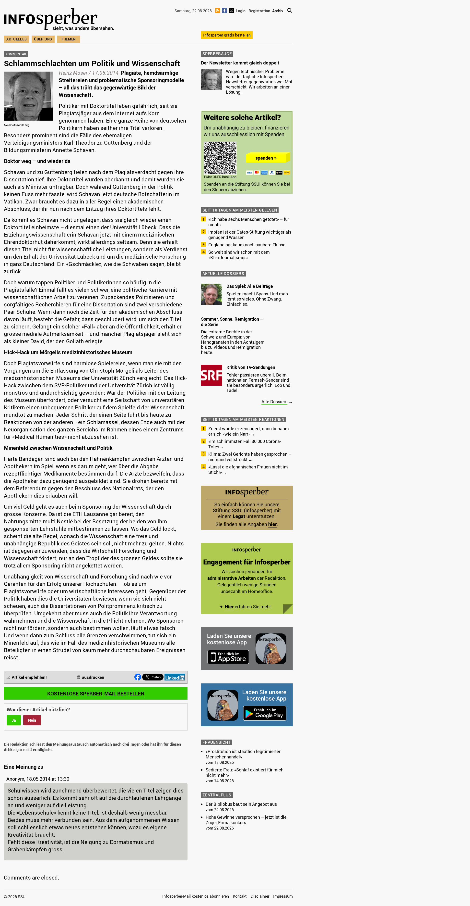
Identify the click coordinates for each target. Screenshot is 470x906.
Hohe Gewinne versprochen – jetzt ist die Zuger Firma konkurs (246, 819)
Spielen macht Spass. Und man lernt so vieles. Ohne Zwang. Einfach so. (257, 299)
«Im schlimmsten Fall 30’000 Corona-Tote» (244, 444)
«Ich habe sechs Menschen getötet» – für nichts (248, 221)
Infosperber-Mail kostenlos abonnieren (195, 896)
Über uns (43, 39)
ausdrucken (93, 677)
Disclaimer (260, 896)
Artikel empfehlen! (29, 677)
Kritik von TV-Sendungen (250, 367)
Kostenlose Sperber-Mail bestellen (95, 693)
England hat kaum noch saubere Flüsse (246, 245)
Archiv (277, 10)
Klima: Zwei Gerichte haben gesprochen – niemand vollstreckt (249, 456)
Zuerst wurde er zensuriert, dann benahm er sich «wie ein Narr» (248, 431)
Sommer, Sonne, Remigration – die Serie (232, 321)
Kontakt (240, 896)
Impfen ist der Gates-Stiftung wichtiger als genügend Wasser (249, 234)
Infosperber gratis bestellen (227, 35)
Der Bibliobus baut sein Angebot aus (241, 804)
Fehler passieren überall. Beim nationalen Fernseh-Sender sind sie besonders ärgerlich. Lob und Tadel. (258, 382)
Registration (259, 10)
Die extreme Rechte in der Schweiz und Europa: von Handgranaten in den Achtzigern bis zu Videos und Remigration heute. (233, 342)
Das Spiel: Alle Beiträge (249, 286)
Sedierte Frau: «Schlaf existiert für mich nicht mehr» (244, 772)
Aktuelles (16, 39)
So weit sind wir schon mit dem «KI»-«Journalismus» (239, 254)
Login (241, 10)
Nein (32, 720)
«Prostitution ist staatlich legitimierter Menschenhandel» (243, 754)
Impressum (283, 896)
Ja (14, 720)
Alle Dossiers (274, 401)
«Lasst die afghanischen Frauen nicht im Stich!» (248, 469)
